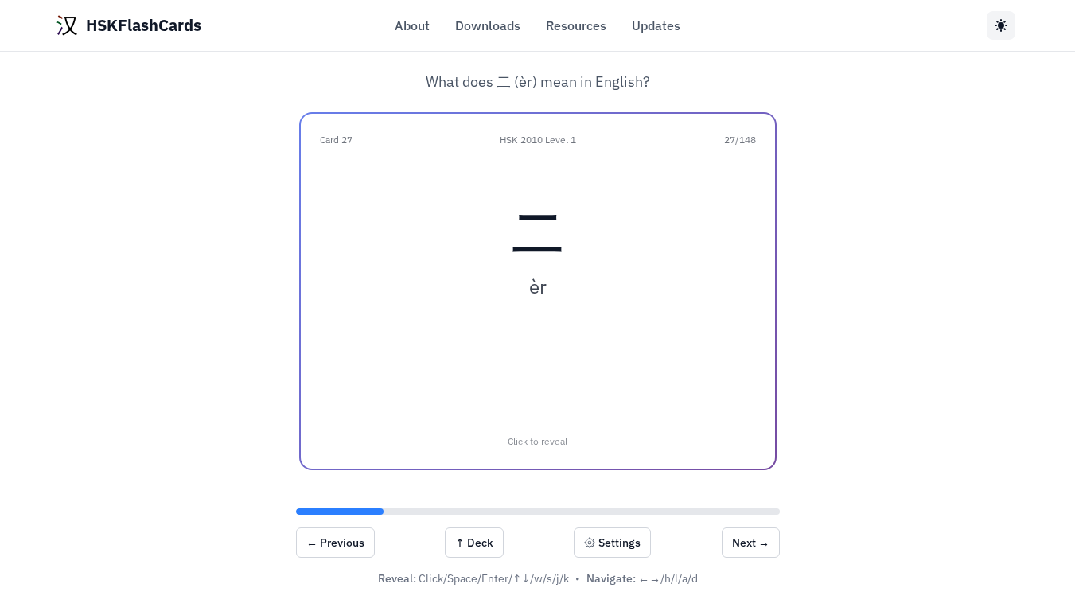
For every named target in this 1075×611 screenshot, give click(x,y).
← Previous (335, 542)
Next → (750, 542)
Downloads (487, 25)
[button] (538, 291)
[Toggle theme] (1001, 25)
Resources (576, 25)
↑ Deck (474, 542)
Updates (656, 25)
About (412, 25)
